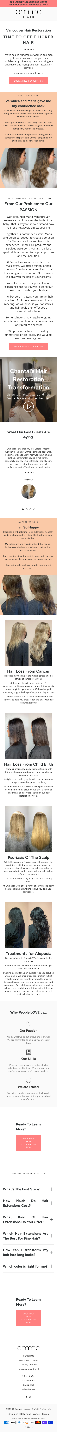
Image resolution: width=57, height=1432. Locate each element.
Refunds (25, 1414)
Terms (45, 1414)
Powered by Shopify (37, 1418)
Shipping (13, 1414)
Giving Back (28, 1385)
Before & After (29, 1376)
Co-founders (29, 1380)
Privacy (36, 1414)
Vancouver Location (28, 1360)
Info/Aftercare (28, 1389)
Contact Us (28, 1355)
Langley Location (28, 1364)
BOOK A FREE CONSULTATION (28, 81)
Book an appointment (28, 1369)
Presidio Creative (24, 1418)
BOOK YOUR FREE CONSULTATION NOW (28, 1142)
